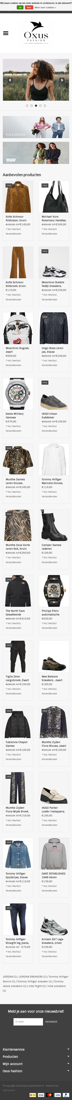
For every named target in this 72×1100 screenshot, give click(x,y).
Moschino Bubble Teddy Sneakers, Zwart (53, 284)
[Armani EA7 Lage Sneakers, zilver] (54, 919)
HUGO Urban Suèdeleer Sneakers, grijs (51, 415)
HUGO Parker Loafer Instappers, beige (53, 809)
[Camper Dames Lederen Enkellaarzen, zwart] (54, 525)
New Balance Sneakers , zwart (52, 678)
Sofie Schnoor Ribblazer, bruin (16, 218)
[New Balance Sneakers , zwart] (54, 656)
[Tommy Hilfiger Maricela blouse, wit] (54, 459)
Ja (20, 7)
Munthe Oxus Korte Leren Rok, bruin (18, 546)
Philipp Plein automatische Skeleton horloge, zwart (53, 612)
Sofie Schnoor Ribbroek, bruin (16, 284)
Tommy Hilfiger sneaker (34, 981)
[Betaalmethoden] (32, 1094)
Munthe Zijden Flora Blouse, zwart (54, 743)
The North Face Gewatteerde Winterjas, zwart (16, 612)
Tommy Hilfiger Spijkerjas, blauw (17, 875)
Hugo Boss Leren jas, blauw (52, 349)
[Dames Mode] (36, 80)
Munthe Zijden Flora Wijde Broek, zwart (17, 809)
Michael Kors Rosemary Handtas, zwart (54, 218)
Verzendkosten (13, 234)
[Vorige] (10, 80)
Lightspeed (9, 1090)
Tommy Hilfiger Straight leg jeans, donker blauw (17, 941)
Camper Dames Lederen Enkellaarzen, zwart (51, 547)
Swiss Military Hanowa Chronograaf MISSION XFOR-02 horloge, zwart (17, 415)
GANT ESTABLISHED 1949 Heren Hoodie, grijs (53, 875)
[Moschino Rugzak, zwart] (18, 328)
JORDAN (10, 976)
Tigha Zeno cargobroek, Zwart (17, 678)
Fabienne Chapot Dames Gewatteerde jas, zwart (16, 744)
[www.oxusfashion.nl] (41, 33)
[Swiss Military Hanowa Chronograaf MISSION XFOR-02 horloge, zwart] (18, 394)
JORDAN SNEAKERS (33, 976)
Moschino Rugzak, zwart (17, 349)
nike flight (37, 986)
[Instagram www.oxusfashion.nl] (43, 1033)
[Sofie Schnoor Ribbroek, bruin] (18, 262)
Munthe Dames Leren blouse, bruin (15, 481)
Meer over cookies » (45, 7)
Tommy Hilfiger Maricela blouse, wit (52, 481)
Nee (29, 7)
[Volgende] (61, 80)
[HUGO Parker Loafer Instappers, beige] (54, 788)
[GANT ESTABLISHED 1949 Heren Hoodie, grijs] (54, 854)
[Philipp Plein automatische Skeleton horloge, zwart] (54, 591)
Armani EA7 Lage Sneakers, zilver (52, 941)
